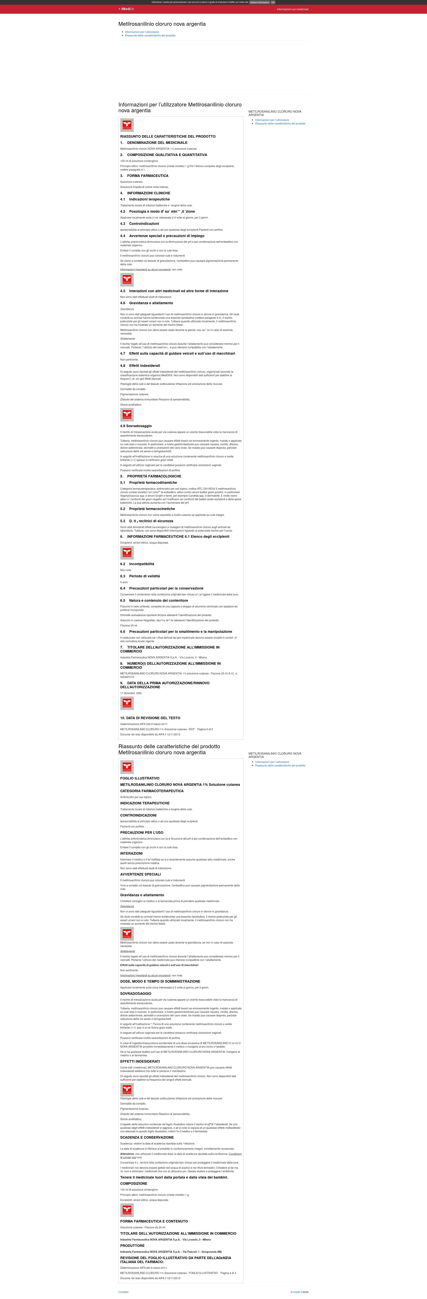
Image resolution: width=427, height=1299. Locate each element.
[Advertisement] (213, 67)
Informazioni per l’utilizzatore (142, 32)
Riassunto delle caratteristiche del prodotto (150, 35)
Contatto (123, 1292)
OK (273, 2)
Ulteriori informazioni (259, 2)
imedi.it (297, 1292)
